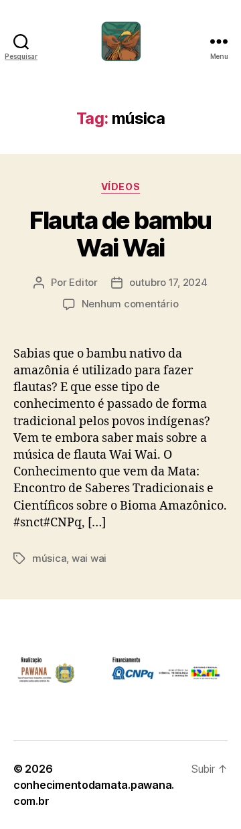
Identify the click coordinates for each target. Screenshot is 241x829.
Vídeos (120, 186)
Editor (83, 282)
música (49, 558)
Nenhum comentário (130, 303)
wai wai (89, 558)
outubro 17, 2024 (168, 282)
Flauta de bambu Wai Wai (120, 234)
